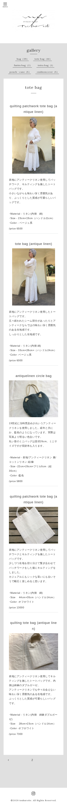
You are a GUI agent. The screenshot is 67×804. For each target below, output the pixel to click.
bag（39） (23, 59)
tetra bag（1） (46, 65)
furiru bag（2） (23, 65)
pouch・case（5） (20, 72)
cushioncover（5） (48, 72)
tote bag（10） (43, 59)
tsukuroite (25, 800)
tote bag (33, 87)
